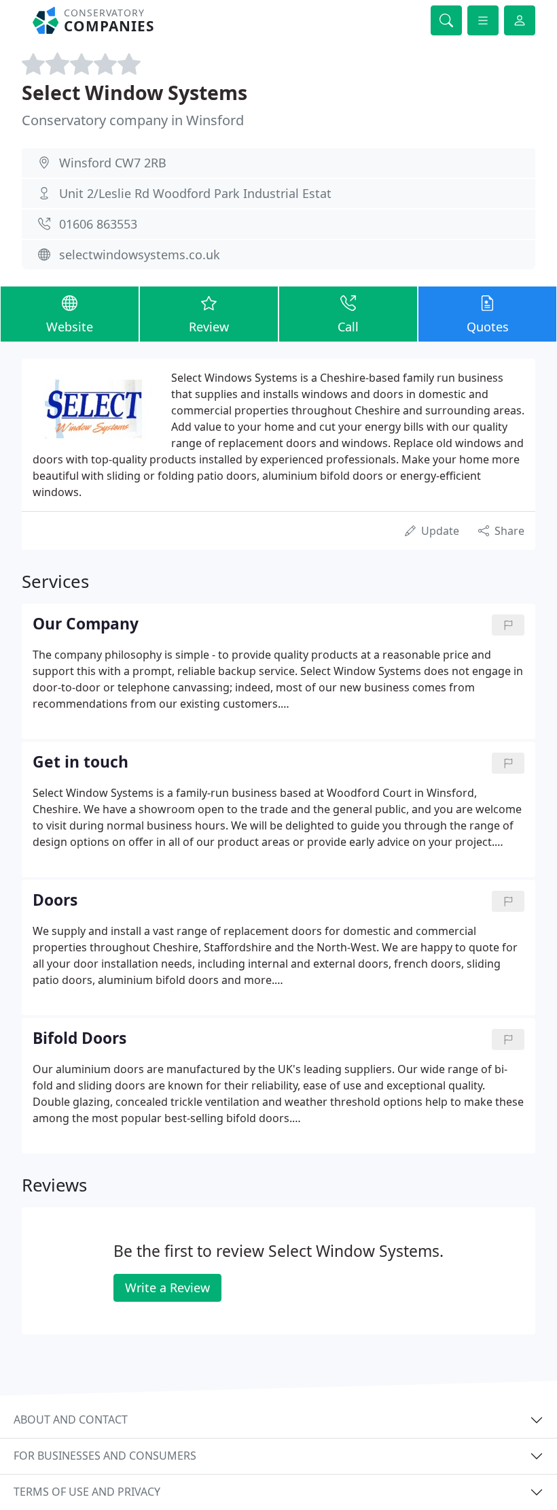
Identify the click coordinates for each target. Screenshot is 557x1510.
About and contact (71, 1419)
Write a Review (167, 1287)
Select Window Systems (134, 92)
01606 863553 (98, 224)
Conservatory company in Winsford (133, 120)
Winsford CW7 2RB (112, 162)
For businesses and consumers (105, 1455)
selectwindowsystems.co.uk (139, 254)
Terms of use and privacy (87, 1491)
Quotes (488, 326)
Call (348, 326)
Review (209, 326)
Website (69, 326)
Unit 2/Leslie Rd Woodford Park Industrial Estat (195, 193)
